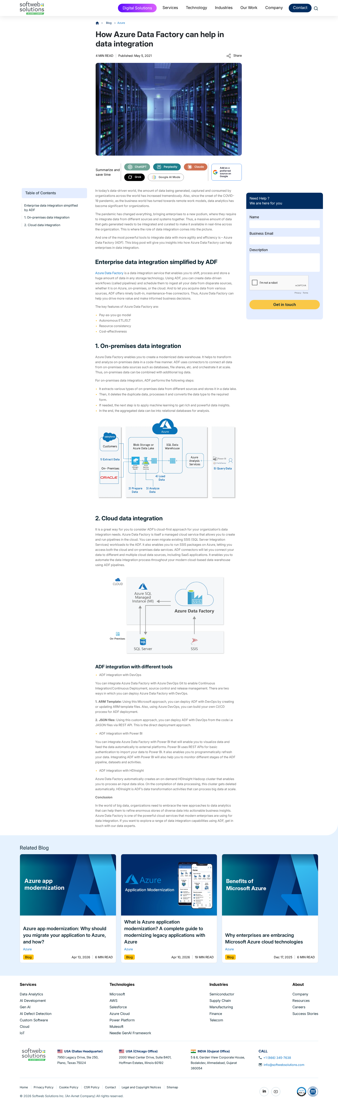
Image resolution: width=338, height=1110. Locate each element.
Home (24, 1087)
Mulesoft (116, 1026)
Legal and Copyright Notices (142, 1087)
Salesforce (118, 1007)
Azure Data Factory (109, 273)
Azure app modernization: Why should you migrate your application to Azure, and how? (64, 935)
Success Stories (305, 1013)
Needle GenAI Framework (130, 1033)
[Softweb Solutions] (34, 1054)
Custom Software (34, 1020)
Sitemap (172, 1087)
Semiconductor (221, 994)
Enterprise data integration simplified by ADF (51, 207)
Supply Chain (220, 1001)
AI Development (33, 1001)
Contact (300, 7)
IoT (22, 1033)
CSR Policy (92, 1087)
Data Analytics (31, 994)
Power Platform (122, 1020)
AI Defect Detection (35, 1013)
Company (300, 994)
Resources (301, 1001)
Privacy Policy (44, 1087)
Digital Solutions (137, 8)
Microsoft (117, 994)
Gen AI (25, 1007)
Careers (298, 1007)
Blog (109, 22)
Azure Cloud (120, 1013)
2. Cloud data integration (42, 225)
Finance (215, 1013)
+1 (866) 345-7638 (277, 1058)
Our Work (248, 7)
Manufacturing (221, 1007)
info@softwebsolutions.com (284, 1065)
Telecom (216, 1020)
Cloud (24, 1026)
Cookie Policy (69, 1087)
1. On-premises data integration (46, 217)
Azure (121, 22)
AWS (113, 1001)
